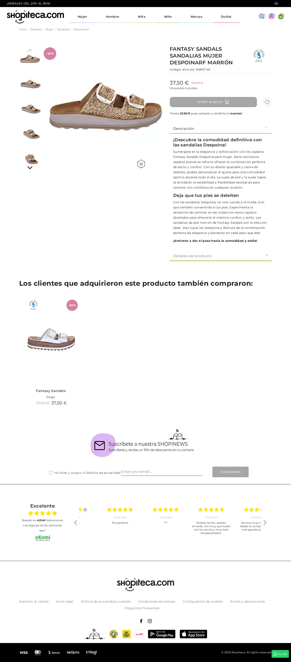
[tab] (221, 128)
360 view (141, 164)
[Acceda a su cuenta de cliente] (271, 17)
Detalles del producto (192, 256)
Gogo (50, 397)
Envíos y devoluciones (247, 601)
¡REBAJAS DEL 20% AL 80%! (29, 3)
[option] (102, 522)
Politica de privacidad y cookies (106, 601)
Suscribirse (230, 472)
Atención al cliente (33, 601)
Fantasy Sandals (51, 391)
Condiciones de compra (156, 601)
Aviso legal (64, 601)
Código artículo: (182, 69)
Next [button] (265, 522)
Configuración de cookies (203, 601)
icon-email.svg (276, 3)
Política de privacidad (103, 473)
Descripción (183, 129)
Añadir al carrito (210, 102)
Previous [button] (75, 522)
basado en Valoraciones (42, 520)
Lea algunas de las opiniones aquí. (42, 528)
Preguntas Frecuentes (142, 608)
